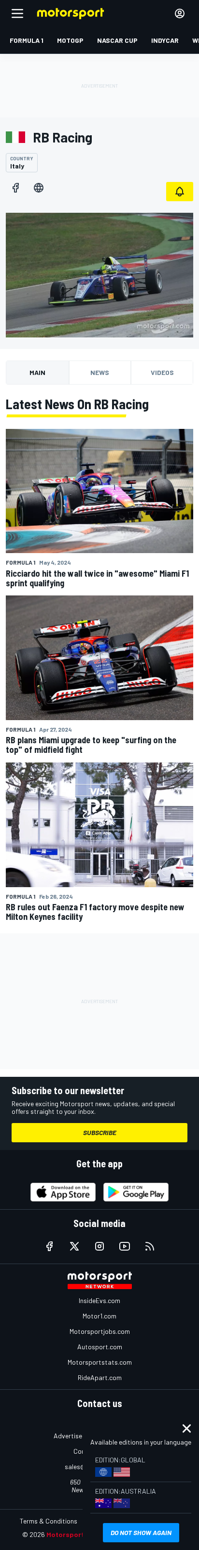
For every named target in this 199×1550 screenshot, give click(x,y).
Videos (162, 372)
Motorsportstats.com (100, 1362)
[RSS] (149, 1246)
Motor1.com (99, 1316)
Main (37, 372)
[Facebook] (15, 187)
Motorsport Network (80, 1534)
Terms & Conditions (48, 1521)
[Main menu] (17, 13)
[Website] (38, 187)
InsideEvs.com (99, 1300)
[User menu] (179, 13)
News (99, 372)
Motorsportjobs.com (100, 1331)
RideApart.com (100, 1377)
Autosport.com (99, 1347)
